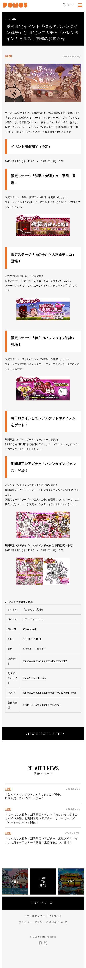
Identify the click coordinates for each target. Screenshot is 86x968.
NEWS (12, 18)
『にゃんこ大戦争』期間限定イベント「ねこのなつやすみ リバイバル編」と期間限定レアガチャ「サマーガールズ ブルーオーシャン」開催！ (41, 818)
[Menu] (80, 5)
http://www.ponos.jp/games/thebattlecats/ (45, 661)
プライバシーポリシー (32, 922)
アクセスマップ (33, 916)
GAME (9, 56)
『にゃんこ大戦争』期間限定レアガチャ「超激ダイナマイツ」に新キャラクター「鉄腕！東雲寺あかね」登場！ (41, 840)
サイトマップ (54, 916)
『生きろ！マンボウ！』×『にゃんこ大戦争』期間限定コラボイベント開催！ (34, 796)
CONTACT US (43, 903)
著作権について (58, 922)
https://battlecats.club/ (34, 678)
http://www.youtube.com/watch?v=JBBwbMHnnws (49, 692)
